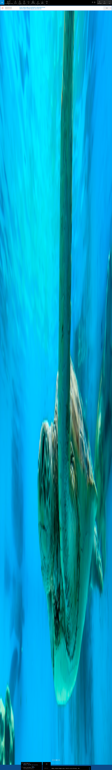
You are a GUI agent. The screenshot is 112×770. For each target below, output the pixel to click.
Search (104, 3)
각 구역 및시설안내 (19, 3)
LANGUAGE (99, 3)
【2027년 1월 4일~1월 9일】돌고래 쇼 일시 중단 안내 (30, 8)
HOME (2, 2)
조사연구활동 (38, 4)
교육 (28, 3)
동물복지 (42, 3)
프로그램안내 (24, 3)
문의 (109, 3)
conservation (33, 3)
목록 (107, 8)
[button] (52, 760)
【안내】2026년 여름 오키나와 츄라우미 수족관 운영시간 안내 (32, 7)
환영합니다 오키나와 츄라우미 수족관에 (9, 3)
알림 (46, 3)
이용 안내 (15, 3)
